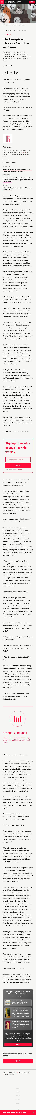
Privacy (18, 1095)
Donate (32, 2)
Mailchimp (19, 469)
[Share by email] (11, 72)
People (18, 1092)
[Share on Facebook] (5, 72)
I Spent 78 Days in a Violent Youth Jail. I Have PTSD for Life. (17, 189)
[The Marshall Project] (12, 2)
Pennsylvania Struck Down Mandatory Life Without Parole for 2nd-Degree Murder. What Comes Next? (18, 179)
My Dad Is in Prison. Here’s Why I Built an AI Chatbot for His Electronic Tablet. (17, 170)
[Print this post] (16, 72)
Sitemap (18, 1099)
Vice (7, 110)
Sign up (24, 152)
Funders (18, 1103)
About (18, 1088)
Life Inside (7, 35)
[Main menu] (2, 2)
